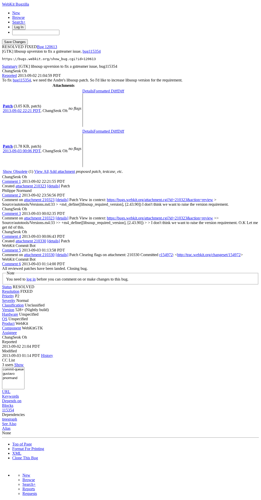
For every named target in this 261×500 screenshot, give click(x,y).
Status (7, 287)
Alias (6, 428)
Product (8, 323)
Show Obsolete (15, 171)
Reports (28, 489)
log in (31, 279)
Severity (8, 300)
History (47, 355)
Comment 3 (11, 213)
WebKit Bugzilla (15, 4)
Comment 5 (11, 250)
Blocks (7, 405)
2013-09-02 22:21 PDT (22, 110)
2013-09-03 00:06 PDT (22, 151)
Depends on (11, 401)
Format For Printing (28, 449)
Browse (18, 17)
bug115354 (92, 51)
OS (4, 319)
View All (41, 171)
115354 (8, 410)
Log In (18, 27)
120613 (51, 47)
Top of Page (22, 444)
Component (11, 328)
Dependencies (13, 414)
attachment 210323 (31, 186)
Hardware (10, 314)
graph (12, 419)
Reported (9, 75)
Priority (8, 296)
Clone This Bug (25, 458)
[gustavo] (13, 374)
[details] (53, 186)
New (16, 13)
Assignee (9, 332)
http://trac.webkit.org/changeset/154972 (209, 255)
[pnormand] (13, 378)
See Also (9, 424)
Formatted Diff (106, 91)
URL (6, 392)
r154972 (166, 255)
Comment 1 (11, 181)
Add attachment (62, 171)
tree (5, 419)
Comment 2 (11, 195)
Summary (10, 66)
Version (8, 310)
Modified (9, 351)
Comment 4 (11, 236)
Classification (13, 305)
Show (19, 365)
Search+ (18, 22)
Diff (121, 91)
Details (88, 91)
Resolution (10, 291)
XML (16, 453)
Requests (29, 493)
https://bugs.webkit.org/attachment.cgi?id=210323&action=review (160, 200)
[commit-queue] (13, 369)
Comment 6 (11, 264)
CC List (8, 360)
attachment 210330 (31, 241)
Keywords (10, 396)
